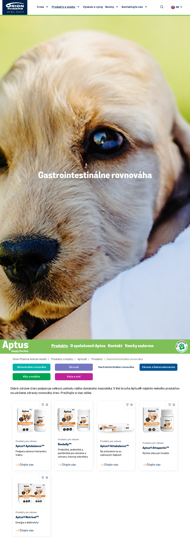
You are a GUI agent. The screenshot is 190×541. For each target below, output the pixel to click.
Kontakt (115, 346)
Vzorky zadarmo (139, 346)
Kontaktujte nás (132, 7)
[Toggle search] (161, 7)
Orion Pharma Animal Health (30, 359)
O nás (40, 7)
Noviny (109, 7)
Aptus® (82, 359)
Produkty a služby (63, 7)
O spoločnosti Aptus (88, 346)
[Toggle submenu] (48, 7)
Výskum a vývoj (93, 7)
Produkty (59, 346)
